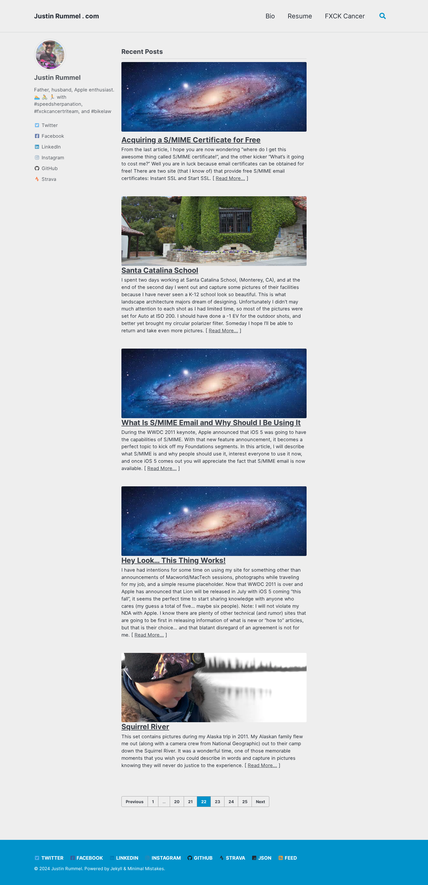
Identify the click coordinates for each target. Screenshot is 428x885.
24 (231, 801)
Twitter (51, 858)
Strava (235, 858)
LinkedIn (126, 858)
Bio (270, 16)
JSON (264, 858)
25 (244, 801)
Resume (300, 16)
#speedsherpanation (57, 104)
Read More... (230, 178)
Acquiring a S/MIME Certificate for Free (191, 139)
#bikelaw (101, 111)
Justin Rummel (57, 77)
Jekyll (116, 868)
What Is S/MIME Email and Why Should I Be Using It (211, 422)
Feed (290, 858)
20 (177, 801)
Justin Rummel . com (66, 16)
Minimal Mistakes (146, 868)
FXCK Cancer (345, 16)
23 (217, 801)
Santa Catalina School (159, 270)
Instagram (166, 858)
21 (190, 801)
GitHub (203, 858)
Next (260, 801)
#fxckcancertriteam (56, 111)
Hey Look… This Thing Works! (173, 560)
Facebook (89, 858)
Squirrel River (145, 726)
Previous (135, 801)
